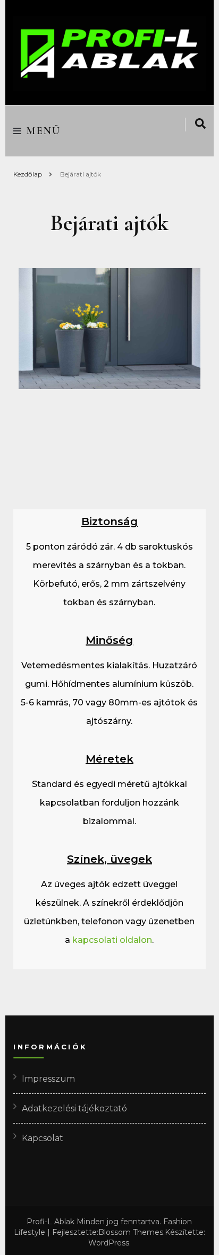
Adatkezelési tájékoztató (74, 1108)
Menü (44, 131)
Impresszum (48, 1079)
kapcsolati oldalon (112, 940)
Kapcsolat (42, 1138)
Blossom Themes (130, 1232)
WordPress (108, 1243)
